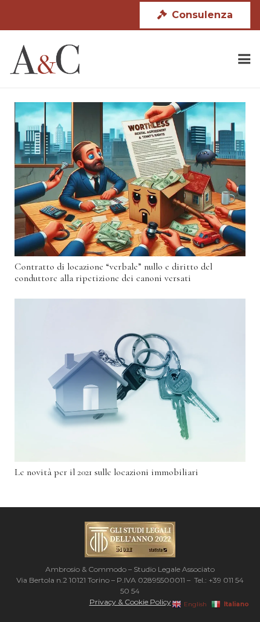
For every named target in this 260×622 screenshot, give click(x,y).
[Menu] (244, 59)
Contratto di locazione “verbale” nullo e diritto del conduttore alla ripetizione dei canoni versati (113, 272)
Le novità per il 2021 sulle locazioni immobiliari (106, 472)
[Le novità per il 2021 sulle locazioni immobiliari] (130, 380)
